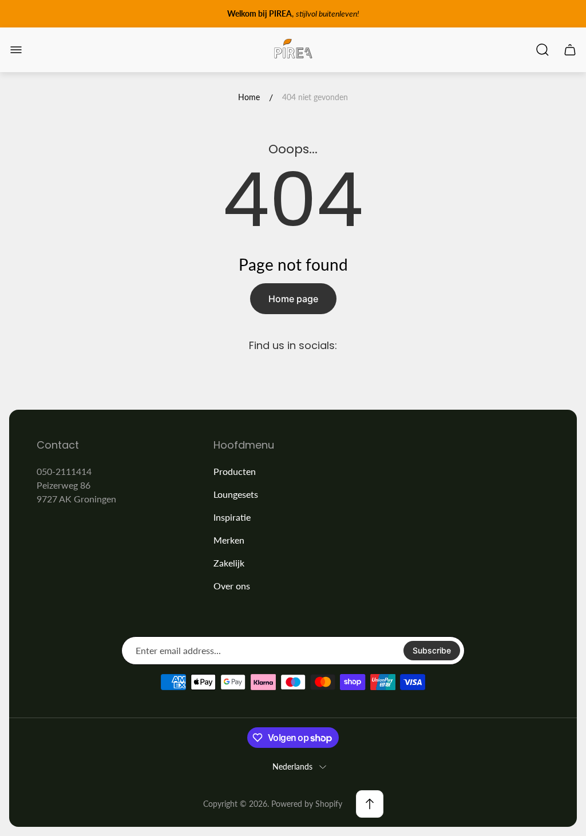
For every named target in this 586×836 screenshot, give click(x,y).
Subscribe (432, 650)
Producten (234, 471)
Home (249, 97)
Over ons (231, 585)
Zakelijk (228, 562)
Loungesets (235, 494)
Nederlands (292, 766)
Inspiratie (232, 517)
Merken (228, 539)
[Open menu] (16, 50)
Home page (293, 298)
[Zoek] (542, 49)
